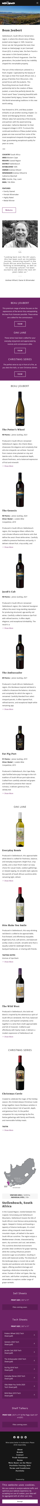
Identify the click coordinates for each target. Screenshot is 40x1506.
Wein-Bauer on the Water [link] (20, 1463)
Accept (20, 1501)
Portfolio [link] (20, 1471)
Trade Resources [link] (20, 1457)
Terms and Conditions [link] (20, 1468)
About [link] (20, 1450)
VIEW (20, 324)
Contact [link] (20, 1455)
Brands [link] (20, 1452)
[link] (8, 3)
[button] (37, 3)
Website (9, 210)
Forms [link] (20, 1460)
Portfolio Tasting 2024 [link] (20, 1465)
